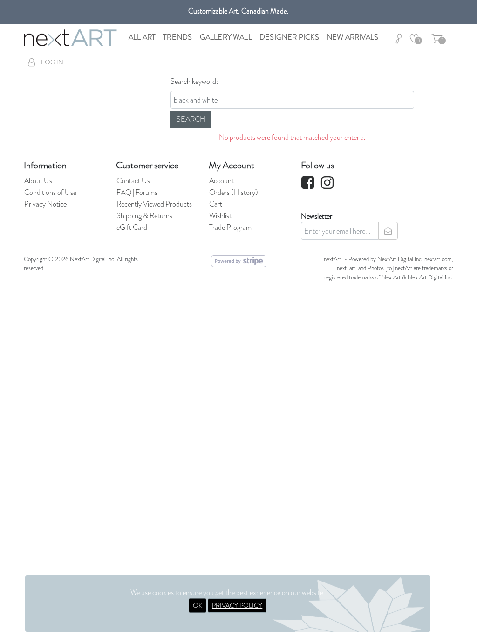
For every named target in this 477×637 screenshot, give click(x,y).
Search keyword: (194, 81)
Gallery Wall (226, 37)
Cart (215, 204)
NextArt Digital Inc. (400, 259)
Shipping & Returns (144, 215)
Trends (177, 37)
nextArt (332, 259)
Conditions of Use (50, 192)
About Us (38, 180)
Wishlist (220, 215)
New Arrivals (352, 37)
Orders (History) (233, 192)
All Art (142, 37)
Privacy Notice (45, 204)
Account (221, 180)
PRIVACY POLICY (237, 605)
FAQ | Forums (136, 192)
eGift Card (131, 227)
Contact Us (133, 180)
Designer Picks (289, 37)
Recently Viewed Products (154, 204)
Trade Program (230, 227)
